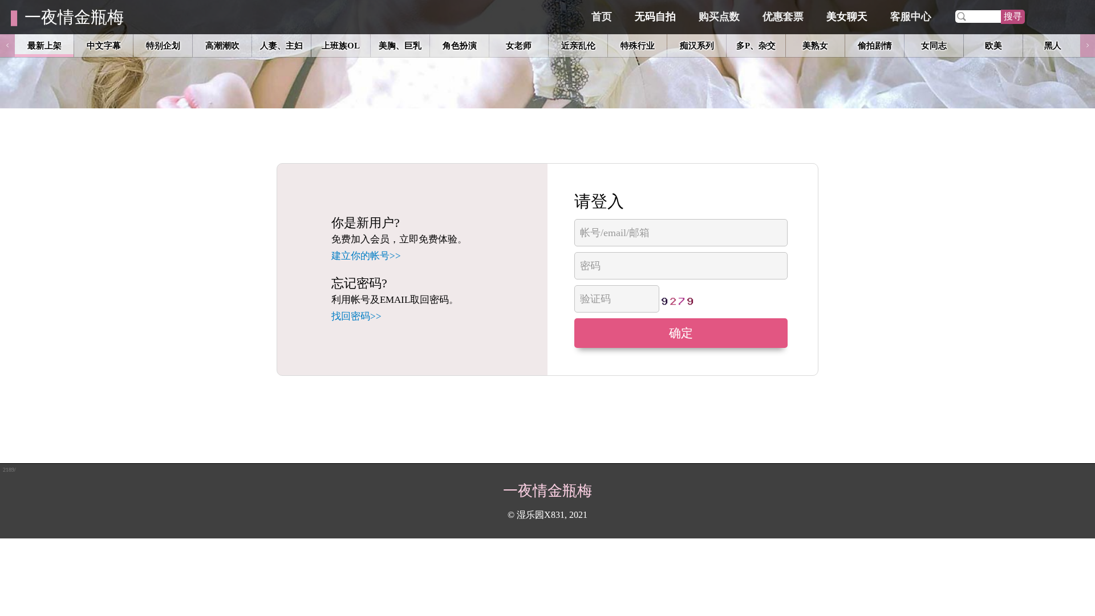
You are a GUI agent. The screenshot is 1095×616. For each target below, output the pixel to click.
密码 (590, 265)
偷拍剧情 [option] (875, 45)
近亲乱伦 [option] (578, 45)
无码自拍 (655, 16)
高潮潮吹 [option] (222, 45)
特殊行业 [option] (637, 45)
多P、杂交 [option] (756, 45)
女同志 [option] (934, 45)
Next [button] (1087, 45)
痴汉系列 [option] (697, 45)
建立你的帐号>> (366, 255)
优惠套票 (783, 16)
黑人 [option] (1052, 45)
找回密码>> (356, 316)
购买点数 (719, 16)
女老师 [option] (519, 45)
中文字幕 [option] (104, 45)
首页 (601, 16)
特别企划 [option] (163, 45)
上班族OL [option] (341, 45)
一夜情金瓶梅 (74, 17)
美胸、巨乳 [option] (400, 45)
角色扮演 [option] (460, 45)
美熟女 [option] (815, 45)
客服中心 (910, 16)
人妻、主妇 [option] (281, 45)
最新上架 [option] (44, 45)
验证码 (595, 299)
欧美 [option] (993, 45)
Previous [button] (7, 45)
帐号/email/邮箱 (615, 232)
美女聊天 (846, 16)
